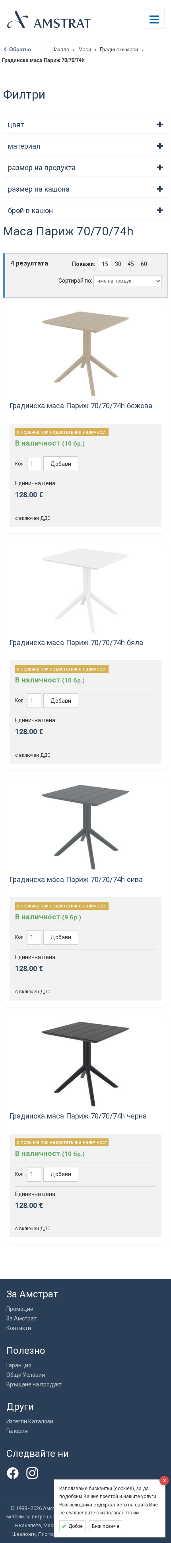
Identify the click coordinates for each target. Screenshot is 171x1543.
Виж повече (105, 1526)
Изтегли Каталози (29, 1421)
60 (144, 264)
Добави (61, 464)
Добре (75, 1526)
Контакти (18, 1328)
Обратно (20, 49)
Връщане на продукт (34, 1384)
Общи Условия (25, 1375)
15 (105, 264)
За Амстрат (21, 1318)
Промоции (19, 1309)
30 (118, 264)
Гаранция (18, 1365)
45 (131, 264)
